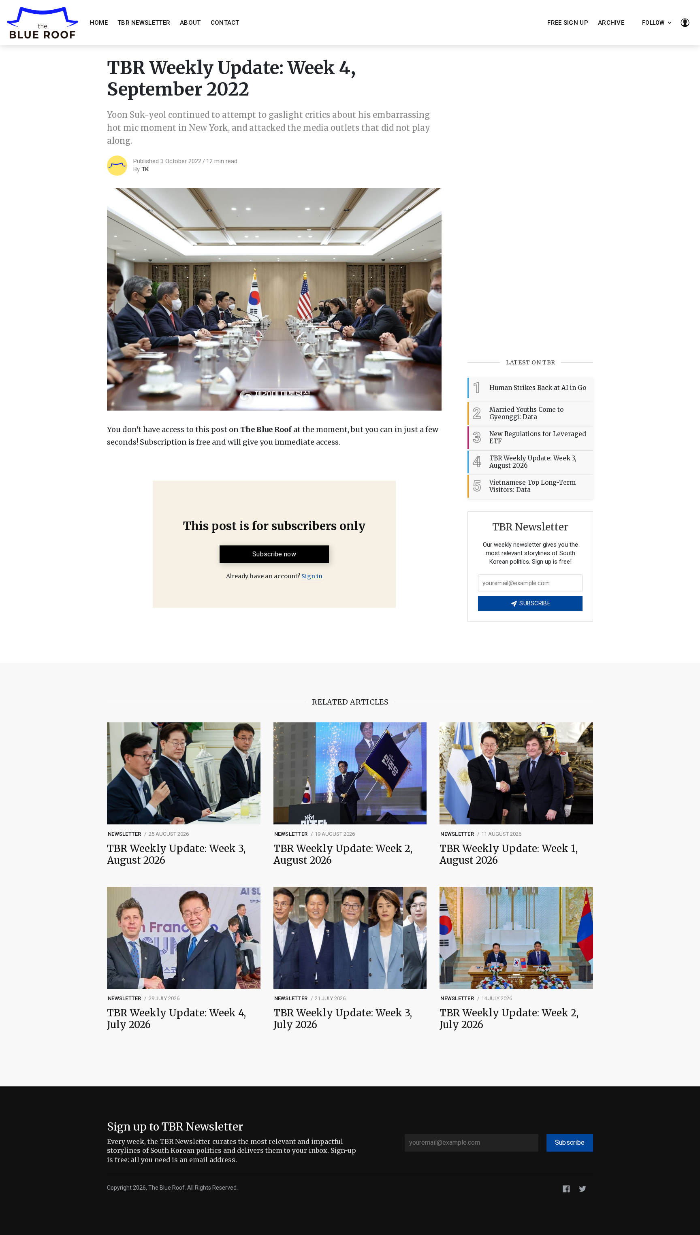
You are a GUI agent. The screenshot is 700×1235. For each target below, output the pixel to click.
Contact (225, 22)
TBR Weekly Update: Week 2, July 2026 (509, 1019)
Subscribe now (274, 554)
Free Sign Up (567, 22)
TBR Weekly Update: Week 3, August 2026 (176, 855)
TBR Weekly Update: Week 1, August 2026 (509, 855)
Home (99, 22)
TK (145, 169)
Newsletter (124, 834)
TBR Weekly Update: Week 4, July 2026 (176, 1019)
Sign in (311, 576)
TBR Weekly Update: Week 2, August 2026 (342, 855)
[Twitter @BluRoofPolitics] (582, 1188)
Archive (611, 22)
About (190, 22)
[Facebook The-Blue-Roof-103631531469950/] (566, 1188)
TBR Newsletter (143, 22)
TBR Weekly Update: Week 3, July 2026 (342, 1019)
